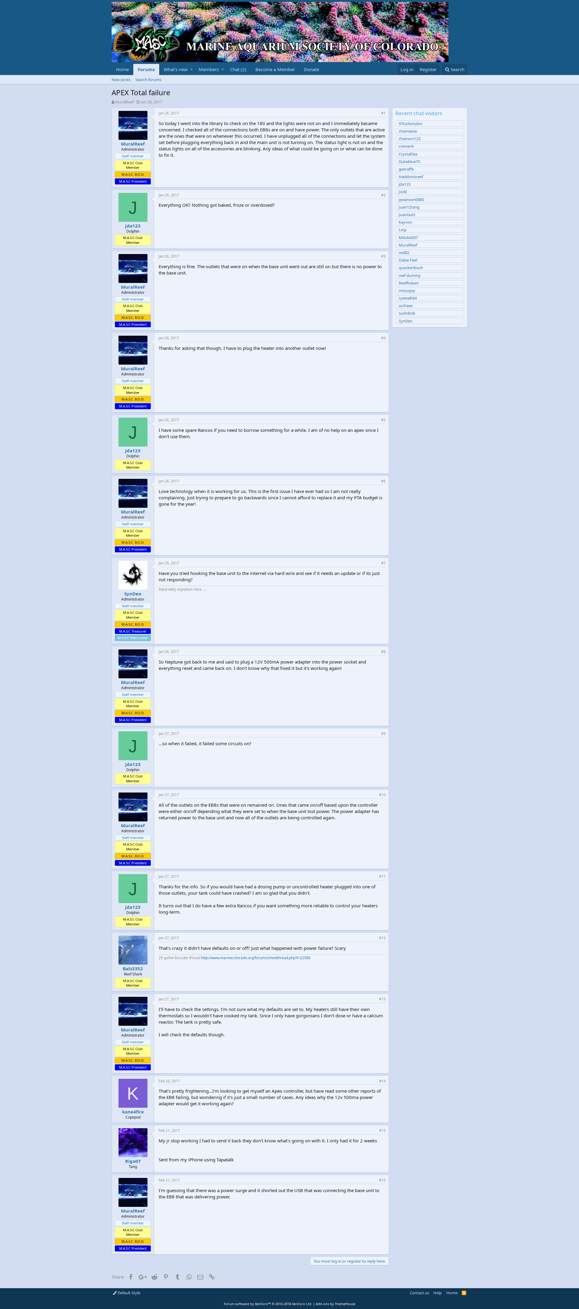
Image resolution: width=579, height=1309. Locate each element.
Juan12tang (409, 207)
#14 (382, 1081)
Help (437, 1292)
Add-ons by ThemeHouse (335, 1303)
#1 (383, 113)
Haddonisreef (411, 176)
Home (122, 69)
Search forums (148, 79)
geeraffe (406, 169)
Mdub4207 (408, 237)
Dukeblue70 (409, 161)
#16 (382, 1180)
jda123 (133, 226)
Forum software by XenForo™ (268, 1303)
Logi (403, 229)
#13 (382, 999)
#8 (383, 651)
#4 (383, 338)
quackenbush (411, 267)
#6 (383, 481)
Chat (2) (238, 69)
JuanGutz (407, 214)
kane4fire (133, 1112)
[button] (192, 69)
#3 (383, 256)
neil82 (404, 252)
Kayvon (405, 222)
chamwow (408, 131)
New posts (121, 79)
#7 (383, 563)
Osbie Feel (408, 260)
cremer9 (406, 146)
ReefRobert (409, 283)
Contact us (419, 1292)
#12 (382, 937)
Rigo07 (133, 1161)
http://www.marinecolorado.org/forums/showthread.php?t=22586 (256, 957)
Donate (311, 69)
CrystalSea (408, 154)
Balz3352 (133, 968)
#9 (383, 733)
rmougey (407, 290)
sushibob (407, 313)
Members (209, 69)
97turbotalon (410, 123)
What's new (176, 69)
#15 (382, 1130)
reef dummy (410, 275)
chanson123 (409, 138)
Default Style (128, 1292)
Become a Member (275, 69)
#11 (382, 876)
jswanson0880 (411, 199)
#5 (383, 419)
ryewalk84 (408, 298)
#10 (382, 794)
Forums (146, 69)
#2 (383, 195)
